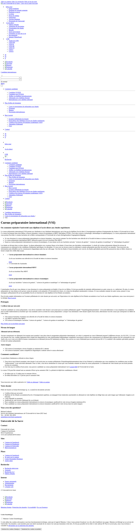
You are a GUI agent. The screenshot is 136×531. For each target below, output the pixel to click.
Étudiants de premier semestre (18, 10)
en (5, 56)
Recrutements (13, 35)
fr (5, 58)
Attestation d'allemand (16, 124)
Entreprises (12, 17)
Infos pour (9, 7)
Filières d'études (14, 24)
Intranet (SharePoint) (15, 37)
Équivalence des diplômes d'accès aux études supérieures (27, 120)
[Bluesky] (8, 65)
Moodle (11, 30)
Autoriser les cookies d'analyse (11, 529)
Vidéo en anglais (44, 382)
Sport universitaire (14, 32)
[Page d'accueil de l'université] (19, 3)
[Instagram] (9, 67)
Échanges (12, 108)
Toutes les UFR (14, 41)
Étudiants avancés (14, 12)
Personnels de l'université (17, 21)
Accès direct (10, 23)
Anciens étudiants (14, 19)
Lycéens (11, 14)
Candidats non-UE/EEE (16, 94)
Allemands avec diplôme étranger (19, 98)
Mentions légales (6, 507)
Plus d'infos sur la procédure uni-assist (13, 324)
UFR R (11, 51)
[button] (4, 82)
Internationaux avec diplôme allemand (21, 99)
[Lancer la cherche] (21, 78)
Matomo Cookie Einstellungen (12, 519)
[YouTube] (8, 63)
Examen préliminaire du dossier (19, 119)
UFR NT (12, 48)
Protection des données (19, 507)
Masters (11, 110)
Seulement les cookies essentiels (31, 529)
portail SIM (73, 367)
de (5, 55)
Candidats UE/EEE (15, 92)
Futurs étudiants (14, 8)
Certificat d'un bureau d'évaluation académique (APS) (26, 122)
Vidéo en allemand (32, 382)
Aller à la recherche (18, 1)
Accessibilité (32, 507)
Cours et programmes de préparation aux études (24, 106)
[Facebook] (9, 62)
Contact (7, 129)
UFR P (11, 49)
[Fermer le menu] (2, 85)
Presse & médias (14, 16)
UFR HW (12, 42)
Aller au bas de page (30, 1)
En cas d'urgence (42, 507)
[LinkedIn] (8, 69)
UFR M (11, 44)
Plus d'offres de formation (13, 103)
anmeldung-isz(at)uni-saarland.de (11, 417)
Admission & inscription (16, 26)
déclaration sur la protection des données (21, 525)
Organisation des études (16, 28)
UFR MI (11, 46)
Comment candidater (11, 89)
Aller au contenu (6, 1)
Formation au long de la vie (17, 33)
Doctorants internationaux (17, 112)
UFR (7, 39)
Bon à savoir (9, 115)
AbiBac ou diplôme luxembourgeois (20, 96)
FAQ (10, 126)
